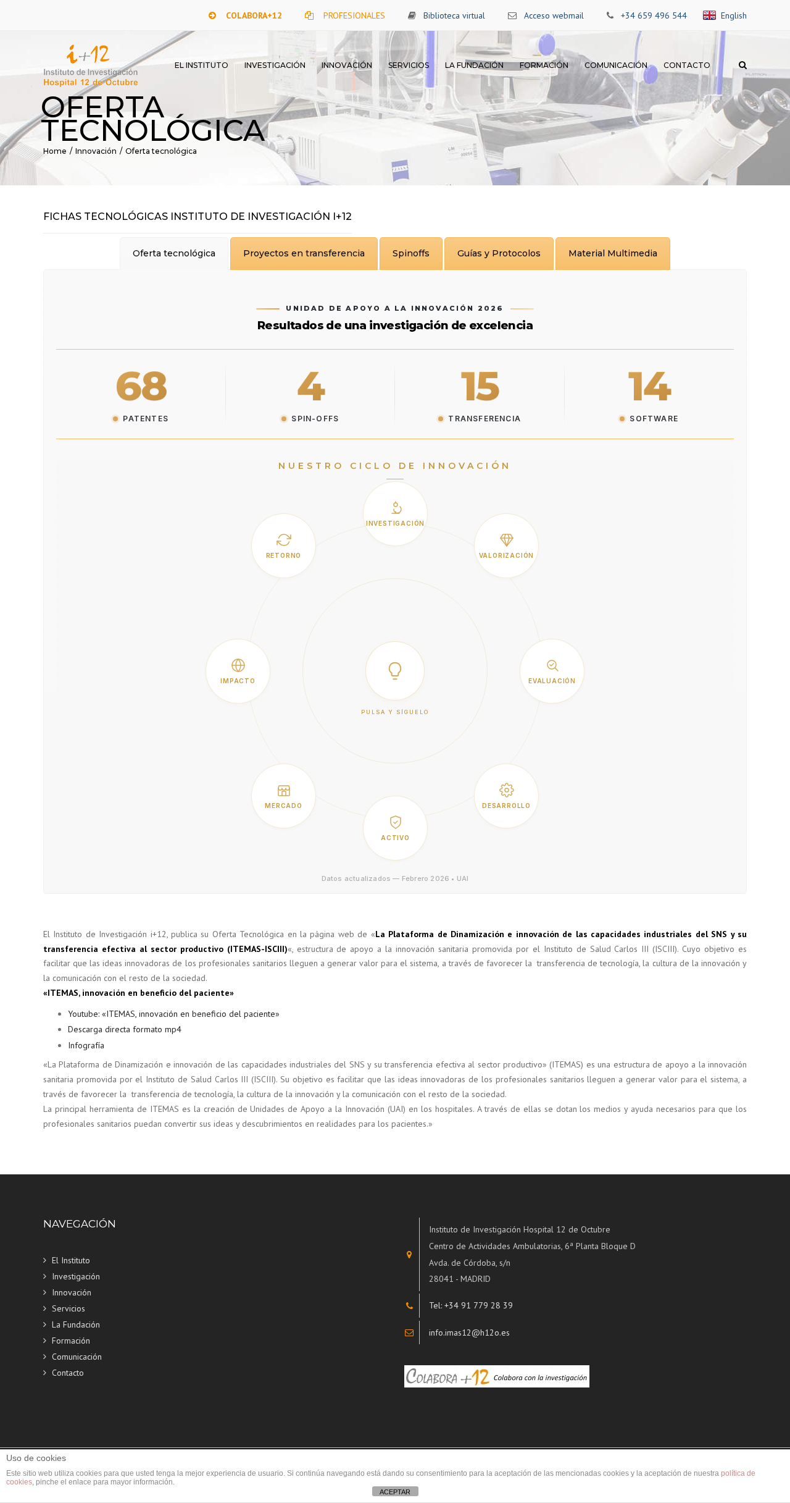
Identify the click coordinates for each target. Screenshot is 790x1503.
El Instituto (201, 65)
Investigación (275, 65)
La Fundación (474, 65)
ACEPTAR (395, 1492)
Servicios (408, 65)
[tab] (174, 253)
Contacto (686, 65)
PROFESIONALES (354, 15)
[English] (711, 15)
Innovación (347, 65)
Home (55, 151)
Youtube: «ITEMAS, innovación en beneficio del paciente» (174, 1013)
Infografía (86, 1045)
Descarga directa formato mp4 (124, 1029)
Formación (544, 65)
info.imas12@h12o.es (469, 1332)
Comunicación (615, 65)
